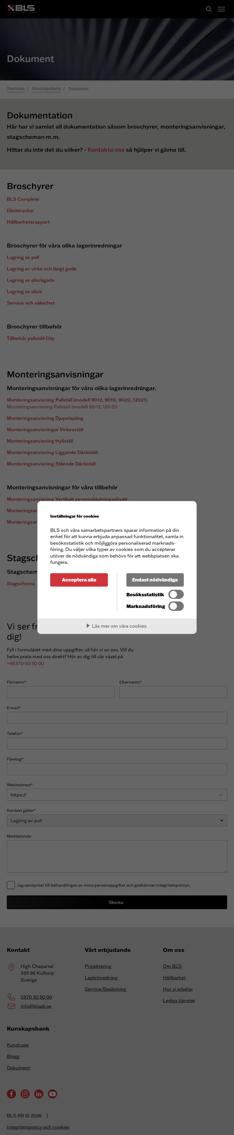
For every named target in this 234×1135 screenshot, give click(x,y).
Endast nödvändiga (155, 580)
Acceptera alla (79, 580)
